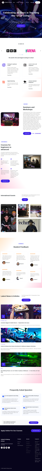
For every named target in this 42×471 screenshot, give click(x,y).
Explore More (27, 133)
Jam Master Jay (29, 222)
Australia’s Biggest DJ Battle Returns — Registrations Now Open (15, 322)
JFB (23, 208)
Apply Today (37, 2)
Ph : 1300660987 (36, 133)
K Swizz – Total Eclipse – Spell (8, 215)
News (6, 320)
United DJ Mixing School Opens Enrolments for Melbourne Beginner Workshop (18, 346)
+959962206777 (37, 458)
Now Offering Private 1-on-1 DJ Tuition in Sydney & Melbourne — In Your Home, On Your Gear (20, 371)
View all (25, 199)
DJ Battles (2, 320)
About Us (19, 441)
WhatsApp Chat (21, 25)
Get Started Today (36, 430)
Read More (9, 75)
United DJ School (8, 2)
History (19, 443)
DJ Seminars (3, 344)
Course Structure (20, 445)
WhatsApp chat (34, 422)
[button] (1, 51)
